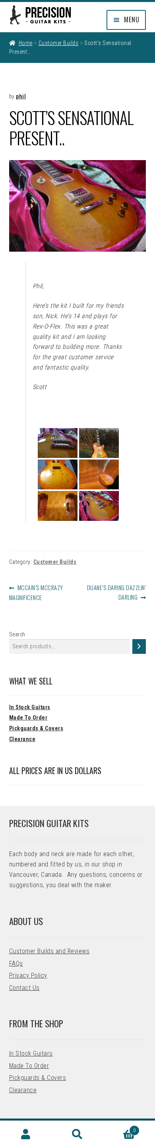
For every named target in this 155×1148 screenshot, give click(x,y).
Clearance (22, 739)
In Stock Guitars (29, 707)
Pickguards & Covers (36, 728)
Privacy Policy (28, 975)
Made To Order (28, 717)
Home (26, 43)
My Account (26, 1134)
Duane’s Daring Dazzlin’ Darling (116, 592)
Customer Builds (59, 43)
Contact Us (24, 988)
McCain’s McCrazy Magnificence (36, 592)
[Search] (139, 646)
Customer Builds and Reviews (49, 951)
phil (21, 96)
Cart (119, 1127)
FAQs (16, 963)
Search (17, 634)
